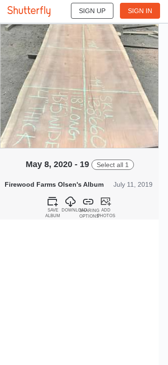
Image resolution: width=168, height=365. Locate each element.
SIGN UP (92, 11)
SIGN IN (140, 11)
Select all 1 (113, 164)
